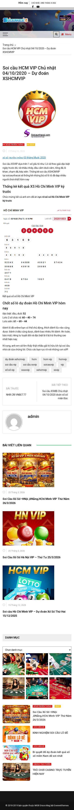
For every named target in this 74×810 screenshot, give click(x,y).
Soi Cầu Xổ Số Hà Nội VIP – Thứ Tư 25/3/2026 (31, 557)
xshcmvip (41, 370)
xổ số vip (9, 370)
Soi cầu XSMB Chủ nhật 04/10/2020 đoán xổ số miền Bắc (55, 395)
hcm (34, 359)
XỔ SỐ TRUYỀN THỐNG (15, 145)
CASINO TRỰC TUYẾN (42, 764)
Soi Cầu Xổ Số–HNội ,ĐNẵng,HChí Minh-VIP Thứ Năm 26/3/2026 (52, 716)
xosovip (25, 370)
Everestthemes (61, 805)
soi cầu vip (10, 364)
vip (62, 364)
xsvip (56, 370)
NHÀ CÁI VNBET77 (16, 394)
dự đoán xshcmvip (15, 359)
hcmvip (63, 359)
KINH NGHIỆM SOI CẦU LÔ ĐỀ (50, 732)
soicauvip (49, 364)
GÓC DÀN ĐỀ (39, 727)
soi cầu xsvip (30, 364)
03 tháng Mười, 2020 (35, 157)
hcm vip (48, 359)
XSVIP (32, 145)
